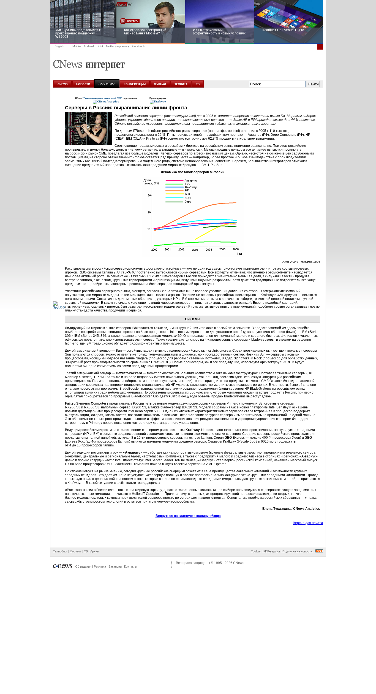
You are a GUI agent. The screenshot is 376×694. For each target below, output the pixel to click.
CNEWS (63, 84)
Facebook (138, 46)
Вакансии (115, 566)
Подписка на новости (297, 551)
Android (89, 46)
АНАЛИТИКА (107, 83)
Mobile (76, 46)
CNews (238, 563)
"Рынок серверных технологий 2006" (102, 98)
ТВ (198, 84)
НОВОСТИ (83, 84)
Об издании (83, 566)
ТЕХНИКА (181, 84)
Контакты (130, 566)
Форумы (75, 551)
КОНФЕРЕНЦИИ (135, 84)
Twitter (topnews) (117, 46)
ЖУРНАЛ (160, 84)
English (59, 46)
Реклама (100, 566)
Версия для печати (308, 523)
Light (100, 46)
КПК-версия (271, 551)
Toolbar (256, 551)
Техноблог (60, 551)
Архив (94, 551)
